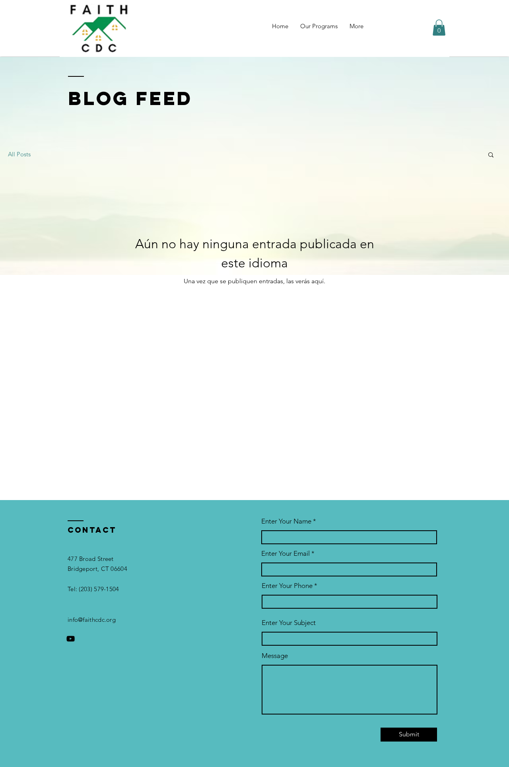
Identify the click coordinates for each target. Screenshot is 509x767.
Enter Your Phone (287, 585)
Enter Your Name (287, 521)
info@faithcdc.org (92, 619)
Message (275, 655)
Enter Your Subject (289, 622)
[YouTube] (71, 639)
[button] (439, 27)
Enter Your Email (285, 553)
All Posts (19, 154)
